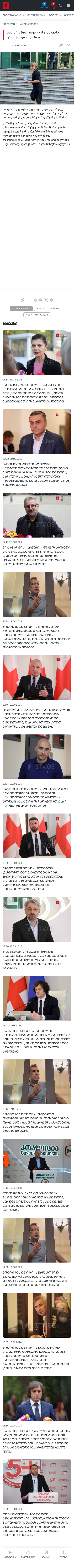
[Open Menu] (68, 5)
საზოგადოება (28, 24)
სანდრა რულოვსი (37, 315)
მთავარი (9, 24)
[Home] (6, 5)
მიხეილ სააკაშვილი (49, 309)
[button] (14, 15)
